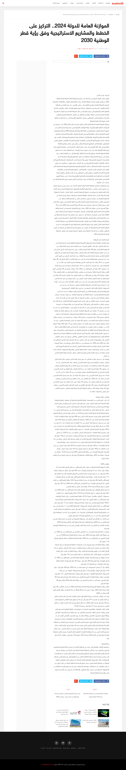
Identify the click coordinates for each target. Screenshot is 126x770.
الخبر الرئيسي (85, 48)
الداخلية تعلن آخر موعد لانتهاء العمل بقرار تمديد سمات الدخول (62, 712)
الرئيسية (108, 3)
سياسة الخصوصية (57, 748)
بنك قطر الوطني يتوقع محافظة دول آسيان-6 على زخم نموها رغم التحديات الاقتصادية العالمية (61, 723)
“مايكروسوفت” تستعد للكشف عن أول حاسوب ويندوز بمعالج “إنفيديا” (90, 712)
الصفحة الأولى (81, 748)
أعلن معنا (48, 748)
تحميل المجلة (56, 3)
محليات (79, 48)
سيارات (72, 3)
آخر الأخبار (100, 3)
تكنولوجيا (64, 3)
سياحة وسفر (79, 3)
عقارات (87, 3)
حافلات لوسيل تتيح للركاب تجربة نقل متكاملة (89, 721)
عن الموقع (73, 748)
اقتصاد (94, 3)
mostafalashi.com (47, 765)
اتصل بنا (43, 748)
